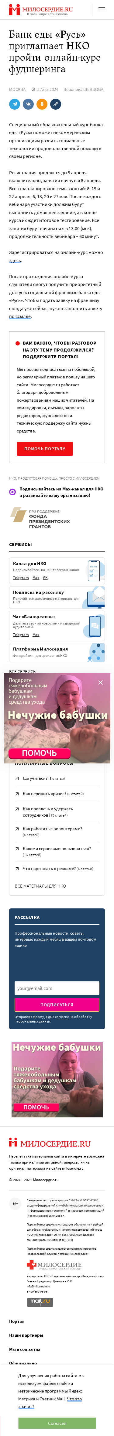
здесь (15, 260)
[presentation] (57, 988)
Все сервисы (22, 671)
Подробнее (24, 609)
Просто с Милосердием (79, 478)
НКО (12, 478)
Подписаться (57, 1004)
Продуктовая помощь (37, 478)
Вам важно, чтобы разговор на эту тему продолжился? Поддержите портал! (59, 349)
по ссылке (20, 316)
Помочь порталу (44, 448)
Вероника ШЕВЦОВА (83, 89)
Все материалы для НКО (40, 886)
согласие (62, 1016)
